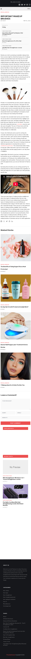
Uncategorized (7, 606)
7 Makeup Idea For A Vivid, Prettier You (13, 385)
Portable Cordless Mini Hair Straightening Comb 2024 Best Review (13, 503)
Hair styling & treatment (9, 599)
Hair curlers (6, 590)
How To (5, 601)
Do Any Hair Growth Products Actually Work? (14, 307)
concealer (19, 124)
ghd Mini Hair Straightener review (12, 47)
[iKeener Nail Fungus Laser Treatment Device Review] (16, 325)
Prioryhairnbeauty (10, 655)
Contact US (6, 627)
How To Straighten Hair (9, 635)
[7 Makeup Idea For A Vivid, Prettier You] (16, 366)
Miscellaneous (5, 12)
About (4, 616)
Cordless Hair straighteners (10, 629)
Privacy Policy (6, 639)
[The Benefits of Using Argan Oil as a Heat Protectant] (16, 247)
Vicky (4, 20)
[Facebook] (19, 4)
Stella (5, 35)
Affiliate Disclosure (8, 618)
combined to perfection (7, 145)
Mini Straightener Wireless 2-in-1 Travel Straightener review (13, 478)
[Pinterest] (27, 4)
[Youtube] (22, 4)
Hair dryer (5, 592)
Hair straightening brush (9, 597)
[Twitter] (24, 4)
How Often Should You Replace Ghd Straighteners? (12, 33)
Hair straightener (6, 31)
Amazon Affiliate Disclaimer (10, 621)
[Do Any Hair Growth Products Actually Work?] (16, 288)
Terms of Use (6, 641)
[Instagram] (29, 4)
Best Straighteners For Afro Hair (12, 41)
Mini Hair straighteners (9, 637)
